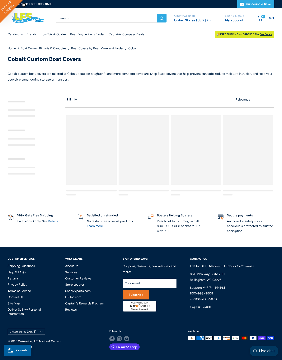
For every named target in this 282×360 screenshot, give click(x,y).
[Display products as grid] (69, 99)
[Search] (162, 18)
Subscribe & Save (258, 4)
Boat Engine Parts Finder (87, 34)
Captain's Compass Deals (126, 34)
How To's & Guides (53, 34)
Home (12, 48)
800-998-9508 (201, 293)
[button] (11, 11)
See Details (266, 34)
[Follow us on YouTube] (126, 338)
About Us (71, 266)
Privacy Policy (17, 285)
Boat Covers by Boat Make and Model (97, 48)
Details (53, 221)
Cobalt (133, 48)
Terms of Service (19, 291)
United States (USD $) (23, 331)
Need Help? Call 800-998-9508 (30, 4)
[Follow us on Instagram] (119, 338)
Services (71, 272)
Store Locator (74, 285)
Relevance (243, 99)
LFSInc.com (73, 297)
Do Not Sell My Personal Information (24, 312)
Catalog (13, 34)
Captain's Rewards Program (84, 303)
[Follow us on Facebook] (112, 338)
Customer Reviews (78, 278)
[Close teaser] (24, 5)
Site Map (14, 303)
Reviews (71, 310)
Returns (13, 278)
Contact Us (15, 297)
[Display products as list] (75, 99)
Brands (32, 34)
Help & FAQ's (17, 272)
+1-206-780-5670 (203, 299)
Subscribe (136, 295)
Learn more (95, 226)
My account (234, 20)
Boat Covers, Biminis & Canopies (43, 48)
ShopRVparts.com (78, 291)
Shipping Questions (21, 266)
